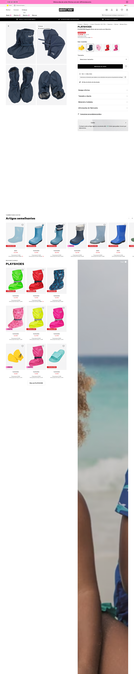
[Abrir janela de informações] (127, 2)
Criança (24, 10)
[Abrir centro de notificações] (117, 9)
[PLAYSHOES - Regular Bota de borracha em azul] (21, 85)
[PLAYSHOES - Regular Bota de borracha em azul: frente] (21, 43)
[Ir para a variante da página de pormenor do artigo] (82, 48)
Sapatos (110, 24)
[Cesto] (127, 10)
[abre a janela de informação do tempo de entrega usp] (125, 77)
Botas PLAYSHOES (125, 24)
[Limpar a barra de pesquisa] (127, 15)
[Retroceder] (8, 26)
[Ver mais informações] (16, 257)
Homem (16, 10)
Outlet (10, 5)
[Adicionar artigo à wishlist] (22, 225)
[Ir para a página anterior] (129, 218)
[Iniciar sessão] (112, 10)
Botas (116, 24)
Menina (86, 24)
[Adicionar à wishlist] (126, 66)
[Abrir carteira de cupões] (107, 10)
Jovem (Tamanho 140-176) (98, 24)
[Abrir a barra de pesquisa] (102, 15)
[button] (103, 59)
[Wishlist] (122, 10)
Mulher (8, 10)
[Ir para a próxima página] (132, 218)
